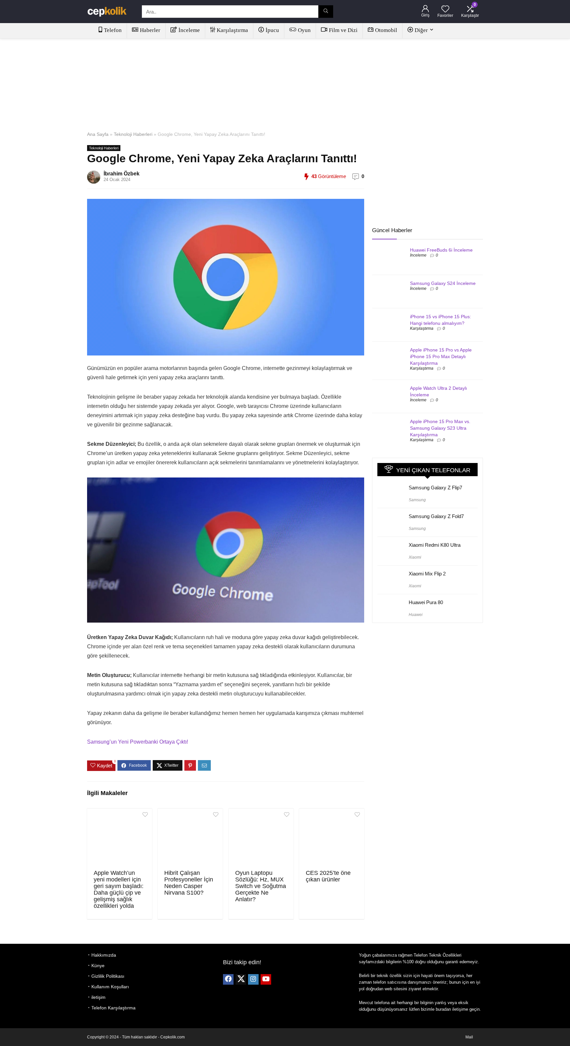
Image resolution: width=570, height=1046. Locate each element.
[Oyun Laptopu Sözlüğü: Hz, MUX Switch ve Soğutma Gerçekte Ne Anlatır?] (261, 838)
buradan (443, 1009)
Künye (98, 965)
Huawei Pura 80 (426, 602)
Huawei (416, 614)
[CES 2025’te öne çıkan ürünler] (331, 838)
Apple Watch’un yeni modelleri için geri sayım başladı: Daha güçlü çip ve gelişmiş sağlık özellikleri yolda (118, 889)
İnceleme (189, 30)
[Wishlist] (445, 9)
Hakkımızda (103, 955)
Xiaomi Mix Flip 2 (427, 573)
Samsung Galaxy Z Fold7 (436, 516)
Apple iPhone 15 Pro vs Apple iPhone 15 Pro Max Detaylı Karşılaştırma (441, 356)
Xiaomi (415, 557)
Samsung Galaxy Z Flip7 (435, 487)
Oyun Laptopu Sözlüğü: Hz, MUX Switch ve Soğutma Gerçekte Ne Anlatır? (260, 886)
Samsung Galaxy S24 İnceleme (443, 283)
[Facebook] (228, 979)
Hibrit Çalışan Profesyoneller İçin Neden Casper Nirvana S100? (188, 883)
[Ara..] (325, 11)
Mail (469, 1037)
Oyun (304, 30)
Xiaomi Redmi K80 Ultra (434, 545)
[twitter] (241, 979)
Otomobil (386, 30)
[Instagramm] (253, 979)
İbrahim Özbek (122, 173)
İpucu (272, 30)
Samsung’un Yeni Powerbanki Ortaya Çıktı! (137, 742)
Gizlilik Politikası (107, 976)
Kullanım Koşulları (110, 986)
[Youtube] (266, 979)
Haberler (150, 30)
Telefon (113, 30)
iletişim (98, 997)
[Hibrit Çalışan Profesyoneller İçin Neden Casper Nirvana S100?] (190, 838)
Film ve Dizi (343, 30)
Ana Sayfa (98, 134)
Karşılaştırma (232, 30)
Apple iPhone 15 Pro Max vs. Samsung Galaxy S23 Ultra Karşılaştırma (440, 428)
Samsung (417, 500)
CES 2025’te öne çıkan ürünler (328, 876)
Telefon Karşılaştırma (113, 1007)
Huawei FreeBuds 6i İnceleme (441, 250)
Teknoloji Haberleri (133, 134)
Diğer (421, 30)
